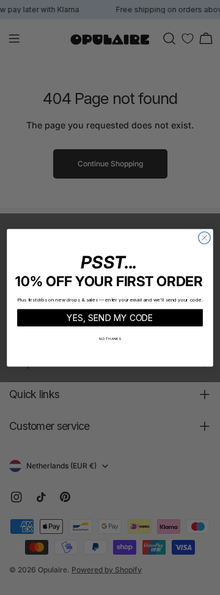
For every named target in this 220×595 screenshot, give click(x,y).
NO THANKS (110, 338)
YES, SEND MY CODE (110, 317)
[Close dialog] (205, 238)
